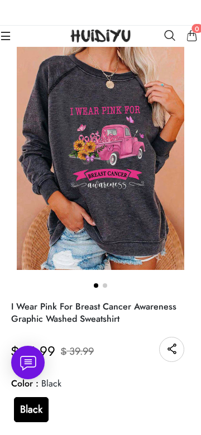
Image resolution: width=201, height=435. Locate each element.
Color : (36, 383)
